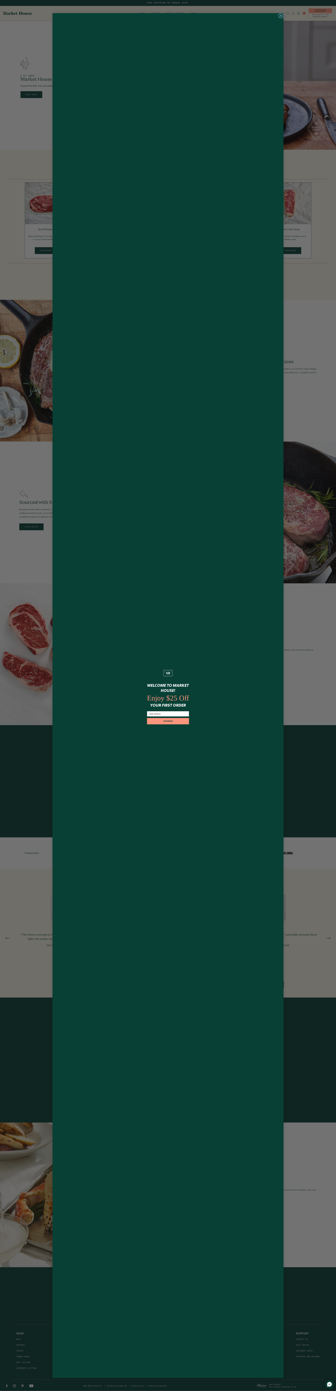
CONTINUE (168, 721)
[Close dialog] (281, 16)
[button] (329, 1384)
